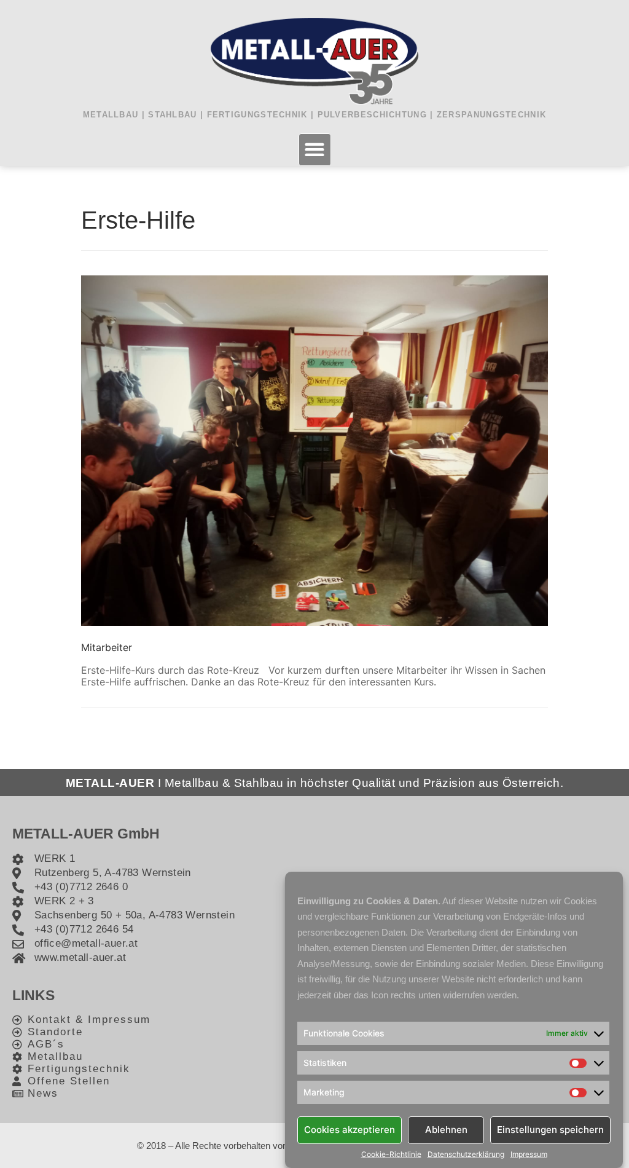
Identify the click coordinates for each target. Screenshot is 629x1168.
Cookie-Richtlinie (391, 1154)
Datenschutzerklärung (466, 1154)
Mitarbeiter (106, 647)
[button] (315, 149)
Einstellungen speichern (550, 1129)
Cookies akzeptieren (349, 1129)
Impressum (528, 1154)
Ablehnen (446, 1129)
